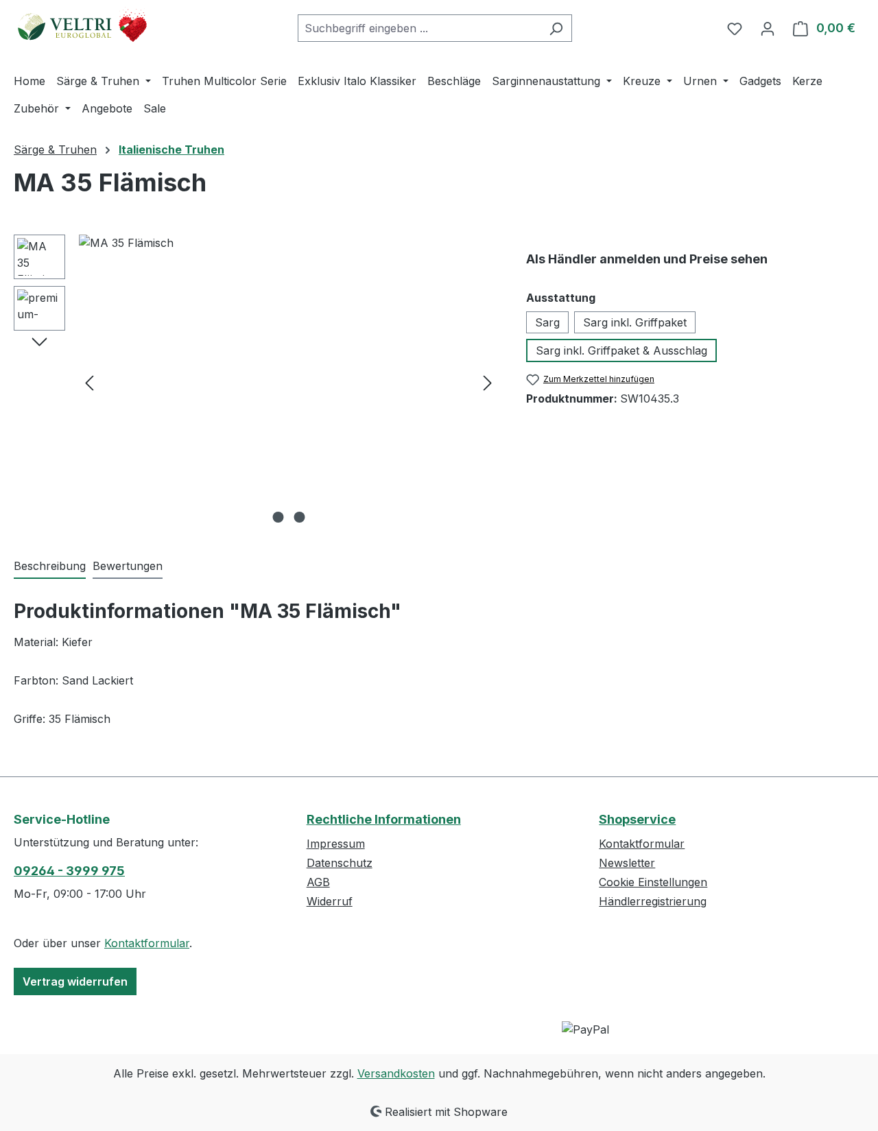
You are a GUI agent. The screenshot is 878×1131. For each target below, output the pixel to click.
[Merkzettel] (734, 28)
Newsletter (627, 863)
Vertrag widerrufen (75, 981)
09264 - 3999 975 (69, 871)
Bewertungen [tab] (128, 566)
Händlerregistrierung (653, 901)
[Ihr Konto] (767, 28)
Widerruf (330, 901)
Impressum (336, 843)
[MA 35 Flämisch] (288, 382)
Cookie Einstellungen (653, 882)
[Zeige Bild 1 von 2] (277, 517)
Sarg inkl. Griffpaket (635, 322)
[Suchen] (556, 28)
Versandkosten (396, 1073)
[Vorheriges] (89, 382)
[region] (256, 382)
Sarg (547, 322)
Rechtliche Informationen (384, 819)
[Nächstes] (487, 382)
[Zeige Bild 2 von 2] (299, 517)
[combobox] (419, 28)
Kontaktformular (146, 943)
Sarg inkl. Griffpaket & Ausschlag (621, 350)
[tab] (50, 566)
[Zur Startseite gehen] (82, 25)
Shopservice (637, 819)
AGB (318, 882)
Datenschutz (339, 863)
